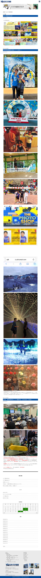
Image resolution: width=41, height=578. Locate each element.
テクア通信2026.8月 (6, 478)
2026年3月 (4, 528)
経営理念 (25, 552)
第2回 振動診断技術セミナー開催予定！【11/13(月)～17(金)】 (17, 399)
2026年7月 (4, 521)
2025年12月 (5, 534)
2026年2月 (4, 530)
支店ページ (25, 558)
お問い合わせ (26, 557)
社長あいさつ (26, 554)
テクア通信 (4, 14)
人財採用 (25, 556)
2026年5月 (4, 524)
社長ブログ (25, 555)
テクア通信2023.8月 (7, 15)
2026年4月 (4, 526)
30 (20, 511)
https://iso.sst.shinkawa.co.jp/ (9, 468)
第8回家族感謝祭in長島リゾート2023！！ (12, 50)
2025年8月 (4, 541)
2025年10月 (5, 537)
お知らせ (4, 492)
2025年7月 (4, 543)
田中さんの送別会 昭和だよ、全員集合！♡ (10, 485)
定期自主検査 (8, 554)
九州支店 (25, 560)
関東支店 (25, 559)
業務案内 (7, 553)
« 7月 (4, 512)
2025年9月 (4, 539)
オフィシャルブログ (5, 48)
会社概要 (25, 553)
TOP (6, 552)
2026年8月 (4, 519)
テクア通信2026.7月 (6, 480)
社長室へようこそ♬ (6, 482)
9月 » (37, 512)
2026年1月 (4, 532)
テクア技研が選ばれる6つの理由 (11, 561)
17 (25, 508)
